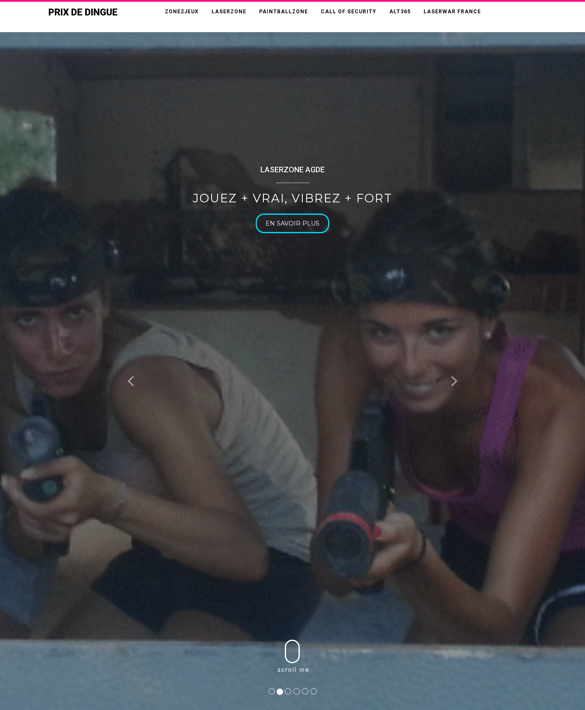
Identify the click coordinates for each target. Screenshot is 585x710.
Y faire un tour (333, 223)
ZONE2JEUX (182, 12)
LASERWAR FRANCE (452, 12)
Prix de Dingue (83, 12)
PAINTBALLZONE (283, 12)
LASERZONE (229, 12)
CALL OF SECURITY (348, 12)
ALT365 (400, 12)
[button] (132, 383)
